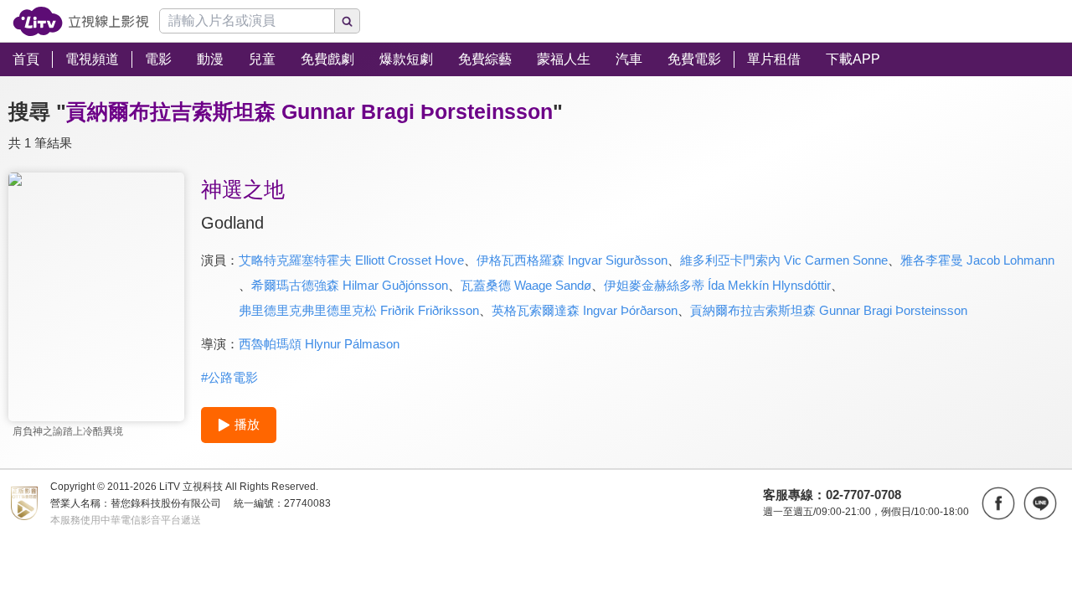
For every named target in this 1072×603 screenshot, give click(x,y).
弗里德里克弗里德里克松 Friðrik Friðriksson (359, 310)
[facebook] (998, 503)
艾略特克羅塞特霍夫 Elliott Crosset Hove (351, 260)
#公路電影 (229, 377)
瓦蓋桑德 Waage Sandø (526, 285)
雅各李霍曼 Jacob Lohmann (977, 260)
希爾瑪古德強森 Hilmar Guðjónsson (349, 285)
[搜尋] (347, 21)
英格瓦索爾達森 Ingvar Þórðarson (585, 310)
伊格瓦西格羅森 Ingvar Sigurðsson (572, 260)
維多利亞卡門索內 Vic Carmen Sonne (784, 260)
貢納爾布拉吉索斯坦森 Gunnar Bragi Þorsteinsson (828, 310)
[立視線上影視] (81, 21)
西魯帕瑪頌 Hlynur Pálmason (319, 344)
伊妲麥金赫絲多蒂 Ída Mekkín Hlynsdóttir (717, 285)
